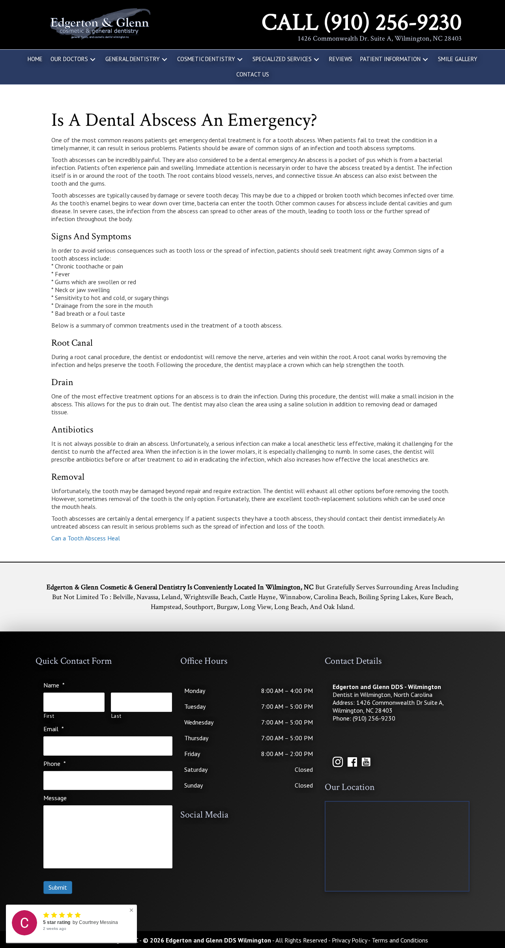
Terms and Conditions (400, 940)
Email (53, 729)
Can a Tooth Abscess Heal (85, 538)
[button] (92, 59)
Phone (54, 763)
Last (116, 716)
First (49, 716)
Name (54, 685)
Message (55, 798)
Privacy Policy (349, 940)
